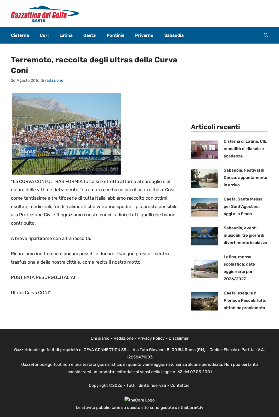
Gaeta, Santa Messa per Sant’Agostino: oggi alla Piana (243, 206)
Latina (65, 35)
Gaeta (89, 35)
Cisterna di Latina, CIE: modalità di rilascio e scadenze (245, 149)
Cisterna (20, 35)
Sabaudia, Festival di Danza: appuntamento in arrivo (245, 177)
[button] (266, 35)
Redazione (124, 338)
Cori (44, 35)
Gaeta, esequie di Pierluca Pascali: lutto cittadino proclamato (245, 300)
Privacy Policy (151, 338)
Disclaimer (179, 338)
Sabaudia (174, 35)
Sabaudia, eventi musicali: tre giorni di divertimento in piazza (245, 235)
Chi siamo (100, 338)
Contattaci (180, 385)
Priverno (144, 35)
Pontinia (115, 35)
